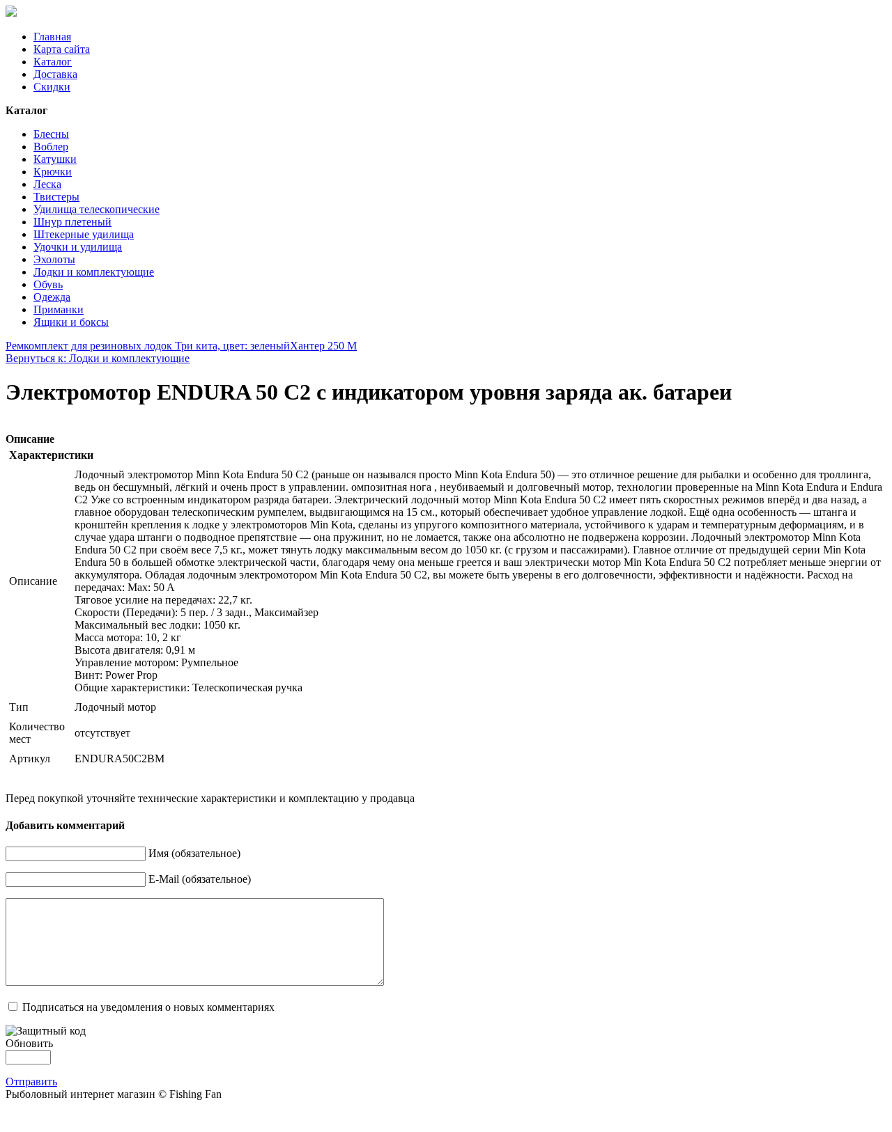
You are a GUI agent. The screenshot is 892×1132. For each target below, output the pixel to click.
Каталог (52, 62)
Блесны (51, 134)
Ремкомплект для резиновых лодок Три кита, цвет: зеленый (148, 346)
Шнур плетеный (72, 222)
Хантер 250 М (323, 346)
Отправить (31, 1081)
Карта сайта (61, 49)
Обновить (29, 1043)
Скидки (51, 87)
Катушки (55, 159)
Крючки (52, 172)
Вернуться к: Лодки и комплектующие (98, 358)
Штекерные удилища (83, 234)
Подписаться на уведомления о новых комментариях (148, 1007)
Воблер (50, 146)
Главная (52, 36)
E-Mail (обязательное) (199, 879)
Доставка (55, 74)
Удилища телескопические (96, 209)
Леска (47, 184)
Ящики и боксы (71, 322)
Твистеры (56, 197)
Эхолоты (54, 259)
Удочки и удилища (77, 247)
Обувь (48, 284)
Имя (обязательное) (194, 853)
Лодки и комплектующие (93, 272)
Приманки (58, 309)
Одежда (51, 297)
